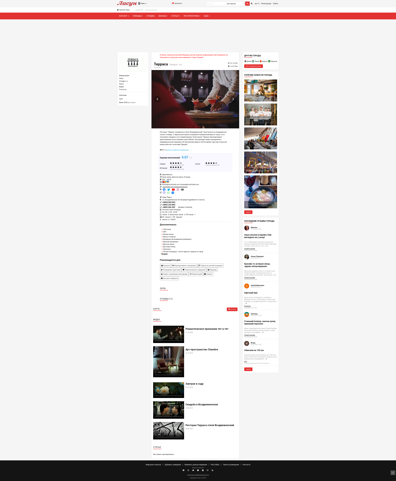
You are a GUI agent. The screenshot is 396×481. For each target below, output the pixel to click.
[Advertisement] (198, 34)
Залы (121, 78)
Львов (256, 61)
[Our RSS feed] (212, 470)
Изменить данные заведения (196, 465)
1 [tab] (188, 126)
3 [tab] (194, 126)
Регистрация (266, 4)
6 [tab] (203, 126)
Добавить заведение (173, 465)
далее (248, 212)
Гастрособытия (151, 10)
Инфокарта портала (153, 465)
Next (233, 99)
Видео (121, 87)
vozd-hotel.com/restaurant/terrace (174, 187)
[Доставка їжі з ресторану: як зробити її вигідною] (260, 101)
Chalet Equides (249, 249)
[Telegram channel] (203, 470)
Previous (157, 99)
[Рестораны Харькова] (269, 61)
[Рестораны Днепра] (245, 61)
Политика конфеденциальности (198, 475)
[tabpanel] (195, 99)
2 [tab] (191, 126)
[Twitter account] (193, 470)
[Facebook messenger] (198, 470)
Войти (275, 4)
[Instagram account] (188, 470)
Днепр (249, 61)
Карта (121, 84)
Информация (124, 76)
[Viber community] (207, 470)
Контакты (246, 465)
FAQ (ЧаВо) (215, 465)
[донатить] (173, 4)
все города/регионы (253, 66)
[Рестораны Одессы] (261, 61)
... (266, 246)
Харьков (273, 61)
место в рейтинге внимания (178, 150)
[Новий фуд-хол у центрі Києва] (260, 173)
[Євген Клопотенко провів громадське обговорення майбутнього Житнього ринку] (260, 149)
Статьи (123, 89)
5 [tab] (200, 126)
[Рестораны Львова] (253, 61)
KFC (245, 362)
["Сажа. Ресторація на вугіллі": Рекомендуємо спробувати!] (260, 208)
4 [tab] (197, 126)
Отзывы (150, 16)
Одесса (265, 61)
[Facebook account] (183, 470)
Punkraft (247, 306)
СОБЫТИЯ (139, 10)
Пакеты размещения (231, 465)
